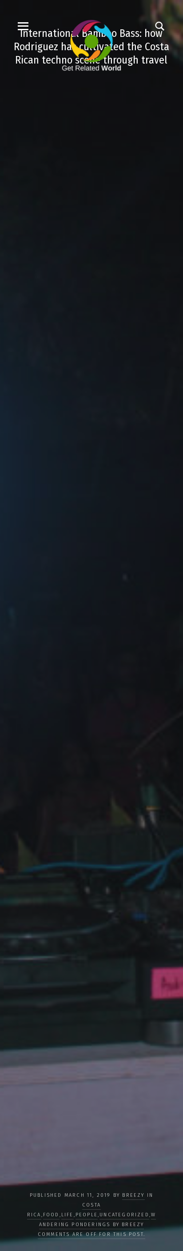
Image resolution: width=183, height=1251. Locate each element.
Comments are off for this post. (91, 1234)
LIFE (67, 1215)
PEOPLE (87, 1215)
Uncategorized (124, 1215)
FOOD (51, 1215)
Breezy (133, 1195)
